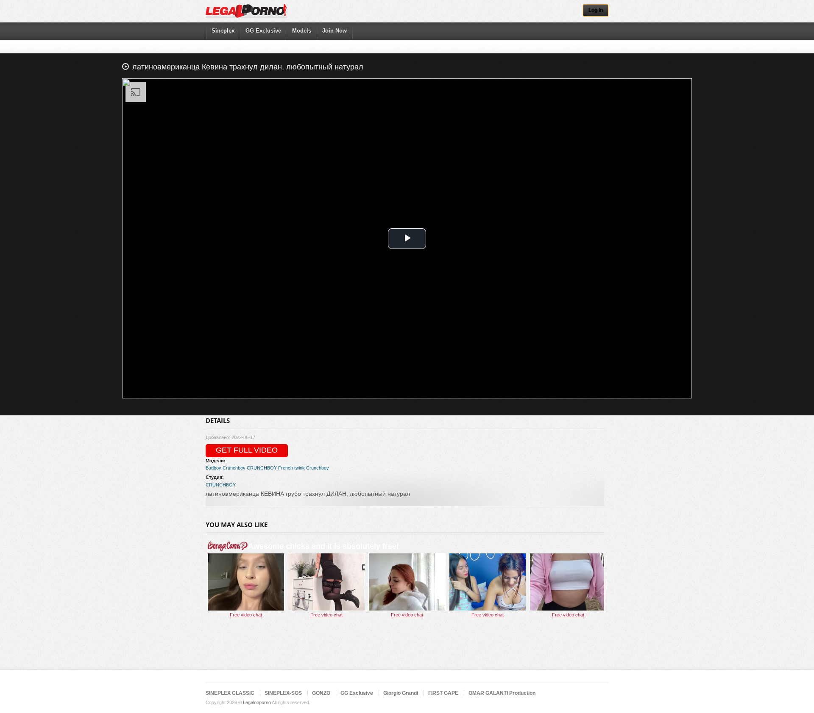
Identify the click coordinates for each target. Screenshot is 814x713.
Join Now (334, 31)
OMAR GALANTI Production (501, 693)
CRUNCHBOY (262, 467)
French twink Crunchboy (303, 467)
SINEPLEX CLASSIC (230, 693)
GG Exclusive (263, 31)
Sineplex (223, 31)
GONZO (321, 693)
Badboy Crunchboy (225, 467)
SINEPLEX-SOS (283, 693)
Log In (595, 10)
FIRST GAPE (443, 693)
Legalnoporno (257, 702)
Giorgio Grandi (400, 693)
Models (301, 31)
